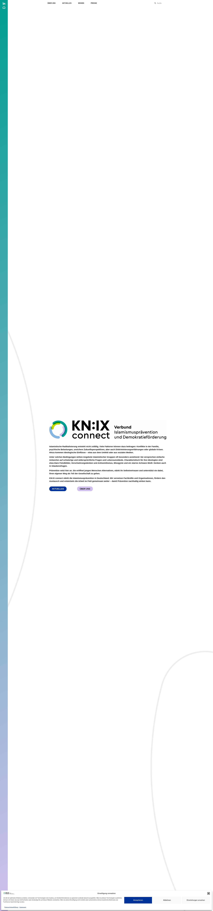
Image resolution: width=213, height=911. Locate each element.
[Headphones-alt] (4, 8)
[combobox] (167, 3)
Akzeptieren (138, 900)
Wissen (81, 3)
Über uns (51, 3)
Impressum (22, 907)
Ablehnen (167, 900)
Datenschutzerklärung (11, 907)
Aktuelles (66, 3)
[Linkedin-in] (4, 4)
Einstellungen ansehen (196, 900)
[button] (208, 893)
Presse (94, 3)
